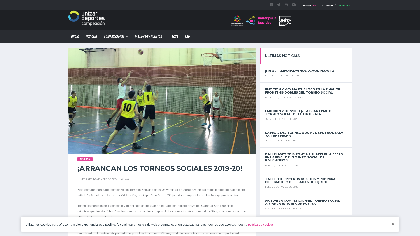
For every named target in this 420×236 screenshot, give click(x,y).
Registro (344, 5)
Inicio (75, 36)
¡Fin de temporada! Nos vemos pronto (299, 71)
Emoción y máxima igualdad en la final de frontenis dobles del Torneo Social (302, 90)
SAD (187, 36)
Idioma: (309, 5)
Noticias (91, 36)
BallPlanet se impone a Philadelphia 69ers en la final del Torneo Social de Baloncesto (304, 157)
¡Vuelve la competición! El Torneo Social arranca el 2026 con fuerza (302, 202)
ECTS (175, 36)
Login (329, 5)
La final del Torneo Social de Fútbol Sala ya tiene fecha (304, 134)
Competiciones (114, 36)
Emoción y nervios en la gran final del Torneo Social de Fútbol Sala (300, 112)
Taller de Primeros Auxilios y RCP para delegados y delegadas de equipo (300, 180)
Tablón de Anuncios (148, 36)
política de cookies (261, 224)
